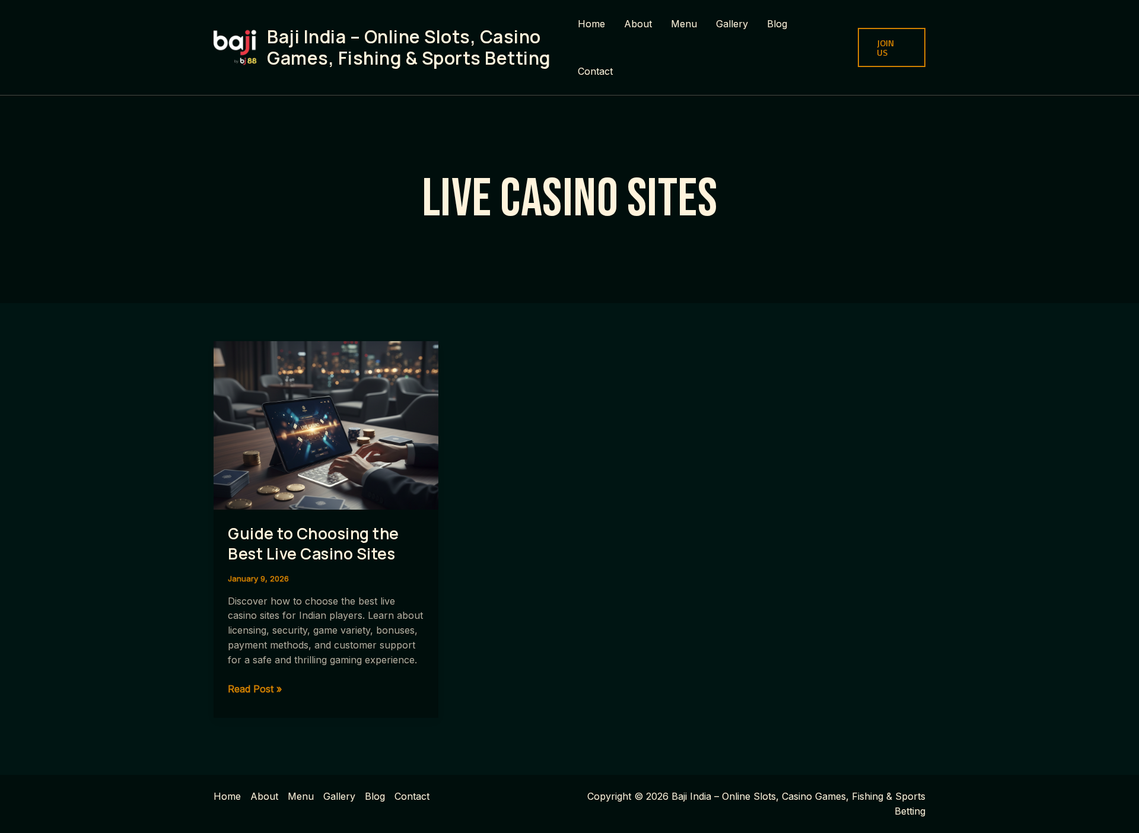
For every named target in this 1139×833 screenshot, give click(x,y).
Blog (777, 24)
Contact (595, 71)
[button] (891, 47)
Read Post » (255, 689)
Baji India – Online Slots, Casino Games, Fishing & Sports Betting (409, 47)
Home (591, 24)
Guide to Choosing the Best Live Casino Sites (313, 543)
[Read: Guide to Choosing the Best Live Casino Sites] (326, 424)
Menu (684, 24)
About (638, 24)
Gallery (732, 24)
